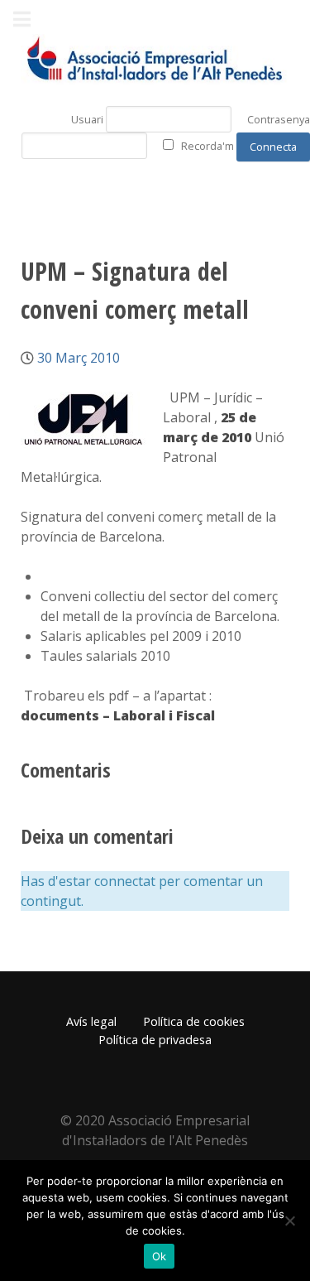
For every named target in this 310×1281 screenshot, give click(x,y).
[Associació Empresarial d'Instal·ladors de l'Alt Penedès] (155, 59)
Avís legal (91, 1021)
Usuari (87, 119)
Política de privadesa (155, 1039)
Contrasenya (278, 119)
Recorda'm (207, 145)
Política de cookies (194, 1021)
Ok (159, 1256)
